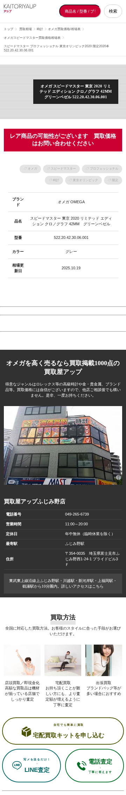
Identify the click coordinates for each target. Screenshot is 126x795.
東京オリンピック (85, 180)
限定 (115, 180)
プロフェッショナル (104, 168)
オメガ (32, 168)
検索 (113, 11)
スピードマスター (63, 168)
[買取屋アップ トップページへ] (32, 11)
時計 (56, 180)
